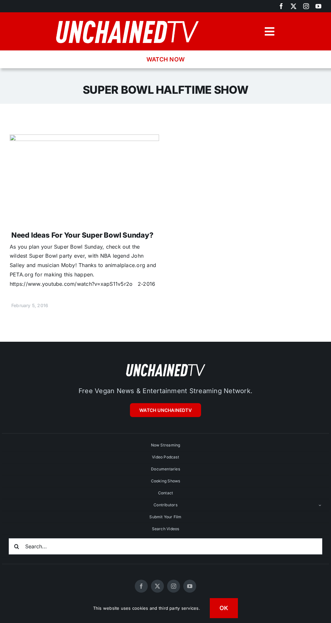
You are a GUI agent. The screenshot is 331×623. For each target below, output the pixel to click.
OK (224, 608)
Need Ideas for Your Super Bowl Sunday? (82, 235)
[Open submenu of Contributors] (320, 505)
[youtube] (318, 6)
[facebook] (281, 6)
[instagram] (306, 6)
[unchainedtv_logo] (127, 18)
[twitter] (293, 6)
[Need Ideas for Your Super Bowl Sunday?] (84, 139)
